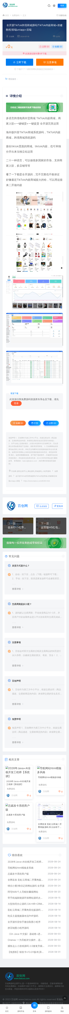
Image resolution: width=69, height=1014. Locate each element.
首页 (7, 15)
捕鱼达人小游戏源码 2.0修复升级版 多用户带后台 (26, 945)
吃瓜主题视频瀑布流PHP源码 (23, 915)
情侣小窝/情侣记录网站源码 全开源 (26, 885)
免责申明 (16, 719)
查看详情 (16, 588)
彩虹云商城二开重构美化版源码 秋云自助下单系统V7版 (26, 909)
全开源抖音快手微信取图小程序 (24, 921)
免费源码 (15, 15)
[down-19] (34, 368)
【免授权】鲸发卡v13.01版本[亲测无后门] (26, 951)
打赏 (35, 423)
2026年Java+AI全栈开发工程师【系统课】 (18, 783)
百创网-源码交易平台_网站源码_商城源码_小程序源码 (31, 471)
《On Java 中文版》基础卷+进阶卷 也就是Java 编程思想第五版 (26, 933)
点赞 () (45, 46)
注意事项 (51, 62)
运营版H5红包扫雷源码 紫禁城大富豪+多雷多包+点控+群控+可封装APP (51, 527)
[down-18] (34, 292)
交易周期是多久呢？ (22, 604)
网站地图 (29, 1003)
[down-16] (34, 252)
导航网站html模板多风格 (49, 777)
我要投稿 (62, 15)
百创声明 (16, 680)
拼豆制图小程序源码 (18, 927)
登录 (62, 6)
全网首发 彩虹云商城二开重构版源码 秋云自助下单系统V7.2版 (50, 826)
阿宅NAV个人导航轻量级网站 (23, 891)
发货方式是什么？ (20, 565)
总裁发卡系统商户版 (15, 814)
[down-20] (34, 330)
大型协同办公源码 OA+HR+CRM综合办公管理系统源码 (26, 903)
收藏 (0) (58, 46)
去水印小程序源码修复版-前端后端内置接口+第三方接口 (18, 527)
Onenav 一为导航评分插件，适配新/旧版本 (26, 939)
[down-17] (34, 210)
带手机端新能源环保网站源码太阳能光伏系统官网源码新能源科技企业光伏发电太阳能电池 (26, 897)
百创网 (11, 36)
